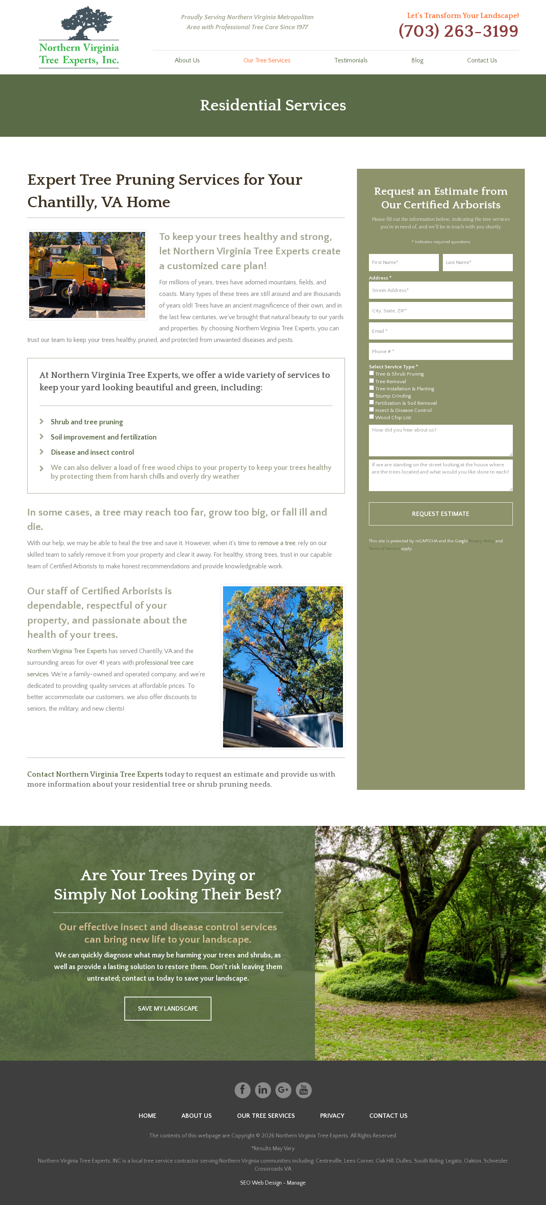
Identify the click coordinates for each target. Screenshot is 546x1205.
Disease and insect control (92, 453)
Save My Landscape (168, 1008)
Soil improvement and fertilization (104, 438)
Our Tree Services (267, 60)
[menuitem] (187, 59)
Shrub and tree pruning (87, 422)
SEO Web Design (261, 1183)
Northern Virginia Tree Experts (67, 651)
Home (147, 1115)
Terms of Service (384, 548)
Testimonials (351, 60)
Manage (296, 1183)
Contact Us (482, 60)
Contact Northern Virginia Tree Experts (95, 775)
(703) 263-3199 (459, 31)
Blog (417, 60)
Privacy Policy (481, 541)
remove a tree (276, 543)
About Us (187, 60)
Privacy (332, 1115)
